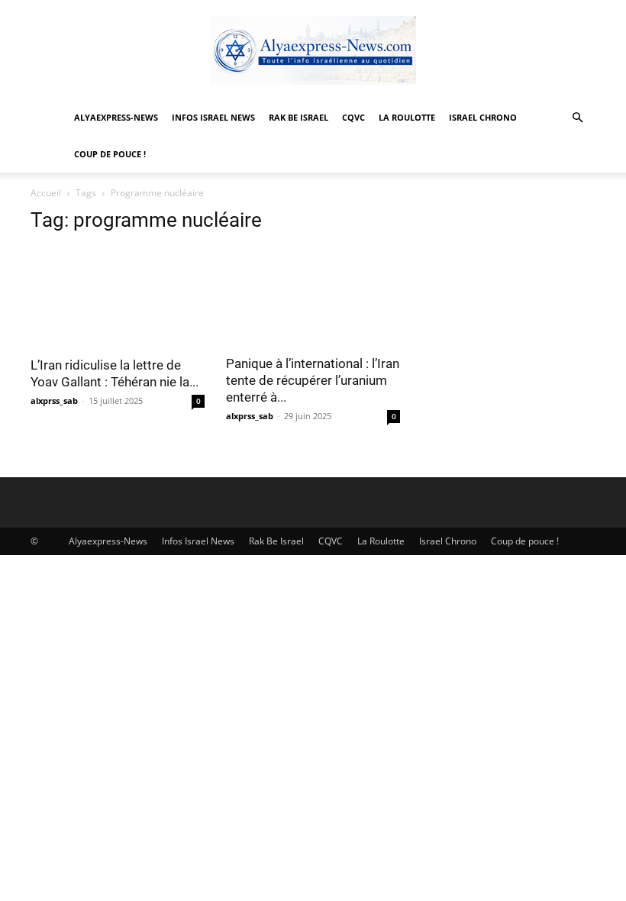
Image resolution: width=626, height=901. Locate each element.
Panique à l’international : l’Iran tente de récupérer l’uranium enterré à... (312, 380)
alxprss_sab (54, 400)
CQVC (353, 117)
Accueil (46, 192)
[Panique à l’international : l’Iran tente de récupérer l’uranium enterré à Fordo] (313, 296)
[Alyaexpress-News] (313, 50)
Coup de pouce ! (110, 154)
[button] (577, 118)
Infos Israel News (213, 117)
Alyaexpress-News (116, 117)
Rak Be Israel (298, 117)
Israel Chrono (483, 117)
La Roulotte (407, 117)
